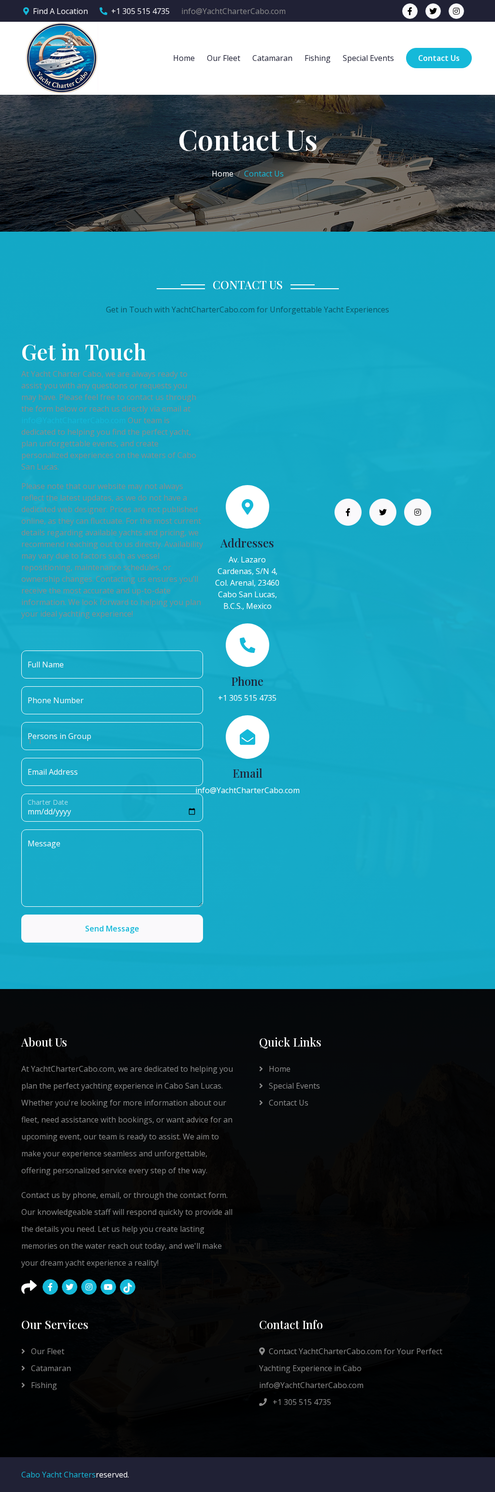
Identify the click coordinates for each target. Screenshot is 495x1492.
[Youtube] (108, 1287)
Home (184, 58)
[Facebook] (50, 1287)
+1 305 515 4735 (140, 11)
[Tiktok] (127, 1287)
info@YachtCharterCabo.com (73, 420)
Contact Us (439, 58)
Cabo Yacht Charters (58, 1474)
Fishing (318, 58)
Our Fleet (223, 58)
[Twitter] (69, 1287)
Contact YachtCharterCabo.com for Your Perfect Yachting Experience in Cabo (350, 1360)
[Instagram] (89, 1287)
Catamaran (272, 58)
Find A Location (60, 11)
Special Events (368, 58)
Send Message (112, 928)
